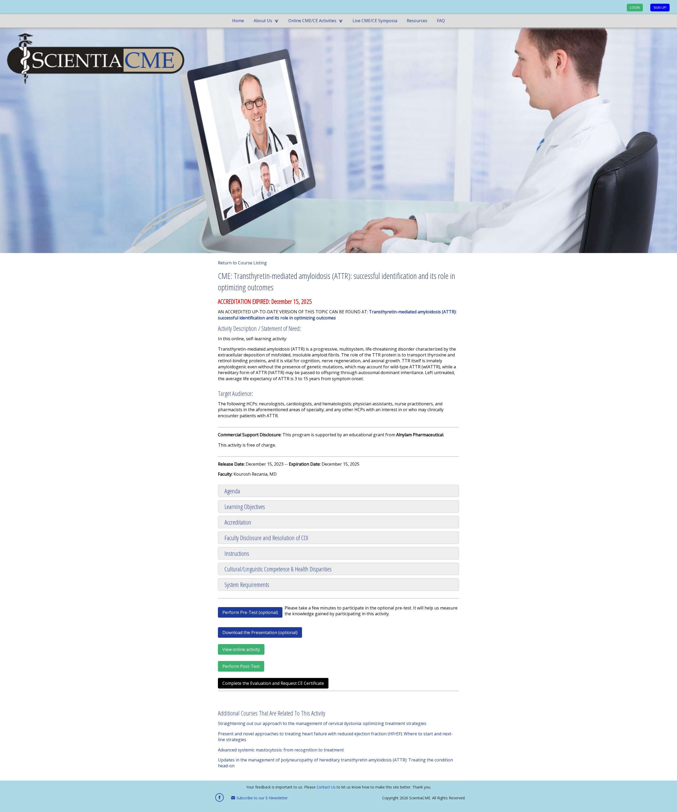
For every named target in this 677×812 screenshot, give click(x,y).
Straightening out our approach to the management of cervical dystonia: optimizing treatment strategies (322, 723)
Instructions (237, 553)
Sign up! (659, 7)
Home (238, 21)
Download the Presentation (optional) (260, 632)
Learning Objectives (245, 506)
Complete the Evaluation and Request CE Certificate (273, 683)
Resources (417, 21)
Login (635, 7)
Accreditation (238, 522)
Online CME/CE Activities (312, 21)
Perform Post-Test (241, 666)
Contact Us (326, 787)
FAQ (441, 21)
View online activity (241, 649)
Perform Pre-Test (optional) (250, 612)
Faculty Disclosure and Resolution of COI (266, 537)
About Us (263, 21)
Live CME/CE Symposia (375, 21)
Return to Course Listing (242, 263)
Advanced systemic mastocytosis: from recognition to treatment (281, 750)
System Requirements (247, 584)
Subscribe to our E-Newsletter (261, 797)
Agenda (232, 491)
